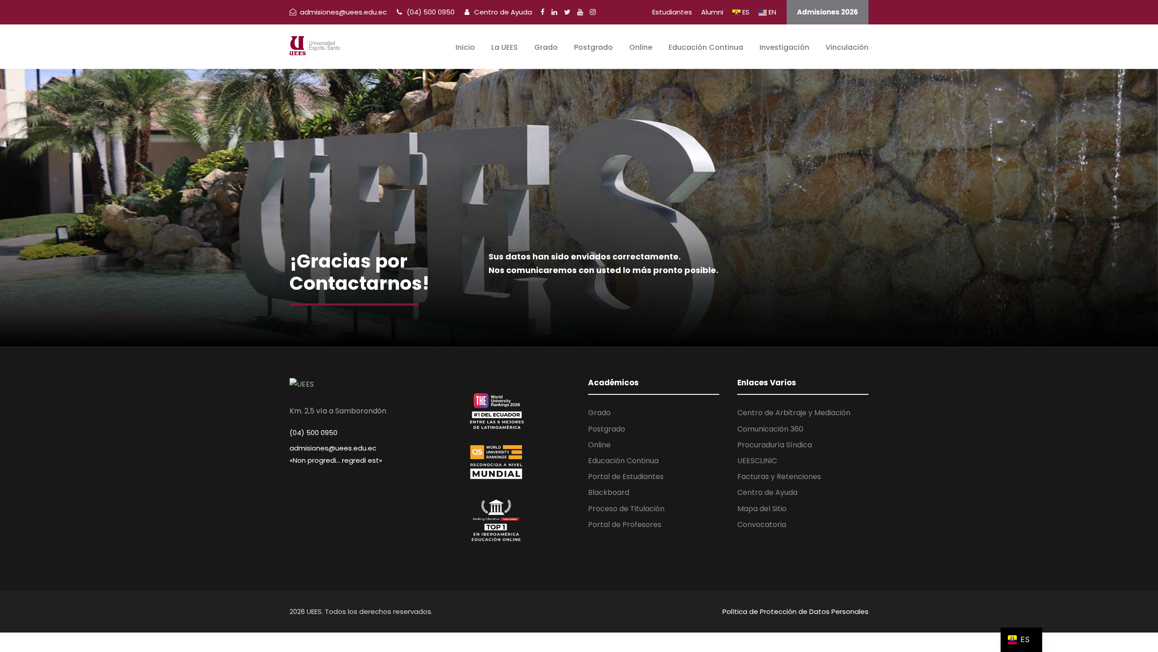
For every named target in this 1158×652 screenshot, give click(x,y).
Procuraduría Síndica (774, 445)
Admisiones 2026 (827, 12)
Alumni (712, 12)
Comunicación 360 (770, 429)
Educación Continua (706, 47)
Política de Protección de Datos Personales (795, 611)
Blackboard (608, 492)
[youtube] (580, 12)
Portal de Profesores (624, 524)
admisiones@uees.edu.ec (333, 448)
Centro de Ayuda (502, 12)
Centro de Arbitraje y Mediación (793, 413)
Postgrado (593, 47)
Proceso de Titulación (626, 508)
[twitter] (567, 12)
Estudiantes (672, 12)
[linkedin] (554, 12)
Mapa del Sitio (762, 508)
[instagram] (593, 12)
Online (640, 47)
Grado (546, 47)
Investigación (784, 47)
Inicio (465, 47)
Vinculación (847, 47)
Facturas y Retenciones (779, 476)
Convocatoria (761, 524)
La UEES (504, 47)
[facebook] (543, 12)
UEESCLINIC (757, 460)
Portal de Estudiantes (626, 476)
